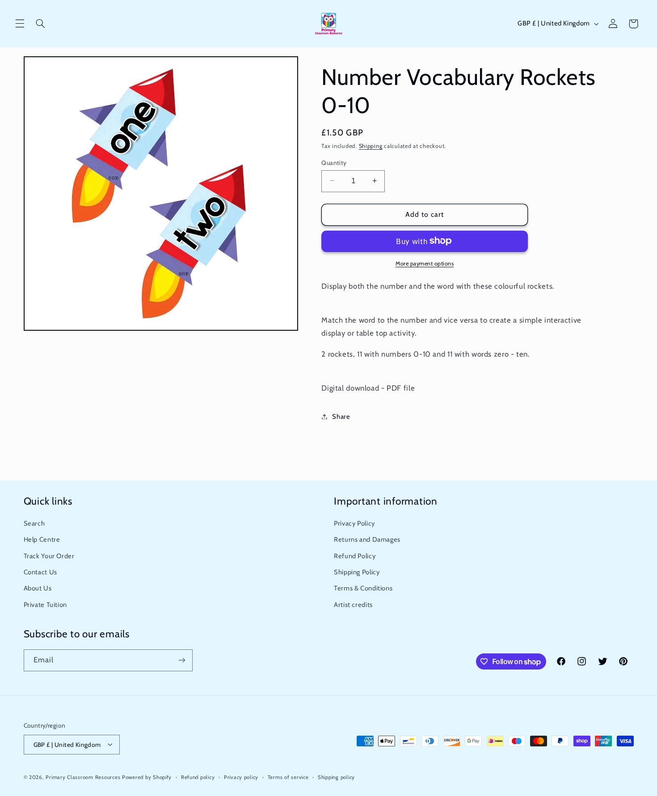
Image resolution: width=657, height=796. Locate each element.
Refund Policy (354, 556)
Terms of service (288, 777)
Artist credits (353, 605)
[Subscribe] (181, 660)
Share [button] (341, 416)
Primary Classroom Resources (83, 777)
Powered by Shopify (147, 777)
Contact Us (40, 572)
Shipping (371, 146)
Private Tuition (45, 605)
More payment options (425, 263)
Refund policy (198, 777)
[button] (19, 23)
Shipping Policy (356, 572)
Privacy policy (241, 777)
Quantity (333, 162)
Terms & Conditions (363, 589)
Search (34, 523)
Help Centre (42, 540)
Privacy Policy (354, 523)
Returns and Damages (367, 540)
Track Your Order (49, 556)
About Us (38, 589)
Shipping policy (336, 777)
